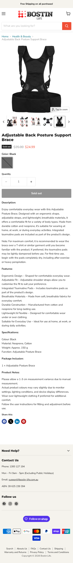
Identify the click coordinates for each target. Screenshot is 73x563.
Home (5, 36)
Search (9, 548)
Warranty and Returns (15, 552)
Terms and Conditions (58, 552)
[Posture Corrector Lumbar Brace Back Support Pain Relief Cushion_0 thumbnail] (59, 121)
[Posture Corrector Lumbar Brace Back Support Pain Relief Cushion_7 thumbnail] (24, 121)
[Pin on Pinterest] (23, 421)
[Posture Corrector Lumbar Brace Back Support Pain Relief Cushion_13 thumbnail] (12, 121)
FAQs (33, 548)
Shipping (58, 548)
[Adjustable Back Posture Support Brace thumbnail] (47, 121)
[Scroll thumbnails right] (68, 121)
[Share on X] (10, 421)
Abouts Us (22, 548)
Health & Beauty (21, 36)
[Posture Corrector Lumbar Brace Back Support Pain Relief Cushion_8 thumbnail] (35, 121)
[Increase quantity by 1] (31, 181)
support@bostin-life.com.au (23, 479)
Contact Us (45, 548)
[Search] (66, 26)
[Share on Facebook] (4, 421)
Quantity (6, 174)
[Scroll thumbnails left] (4, 121)
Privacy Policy (37, 552)
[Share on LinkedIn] (17, 421)
